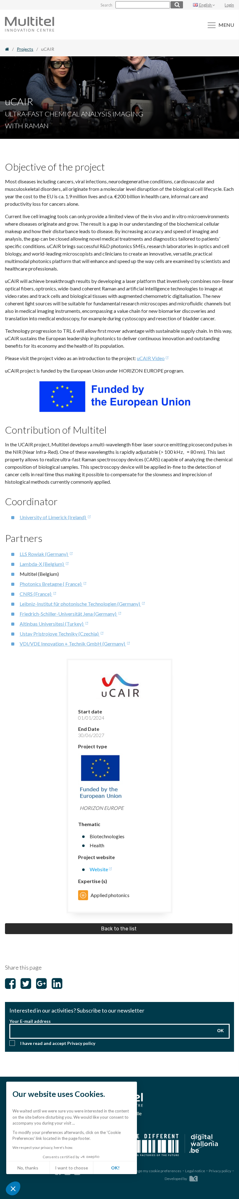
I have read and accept (57, 1043)
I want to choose (71, 1167)
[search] (177, 4)
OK (220, 1030)
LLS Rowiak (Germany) (44, 554)
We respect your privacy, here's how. (42, 1147)
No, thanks (27, 1167)
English (205, 4)
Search (106, 4)
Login (229, 4)
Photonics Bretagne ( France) (51, 584)
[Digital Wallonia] (171, 1145)
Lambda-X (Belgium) (42, 564)
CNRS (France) (36, 594)
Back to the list (119, 929)
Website (99, 869)
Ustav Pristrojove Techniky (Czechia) (60, 634)
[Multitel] (29, 30)
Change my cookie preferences (155, 1170)
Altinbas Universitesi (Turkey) (52, 624)
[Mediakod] (193, 1178)
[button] (13, 1188)
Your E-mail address (30, 1021)
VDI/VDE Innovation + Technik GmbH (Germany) (73, 644)
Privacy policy (81, 1043)
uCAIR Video (151, 358)
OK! (115, 1167)
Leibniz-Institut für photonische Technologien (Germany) (80, 604)
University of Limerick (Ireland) (53, 517)
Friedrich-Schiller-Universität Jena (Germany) (68, 614)
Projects (25, 49)
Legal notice (195, 1170)
